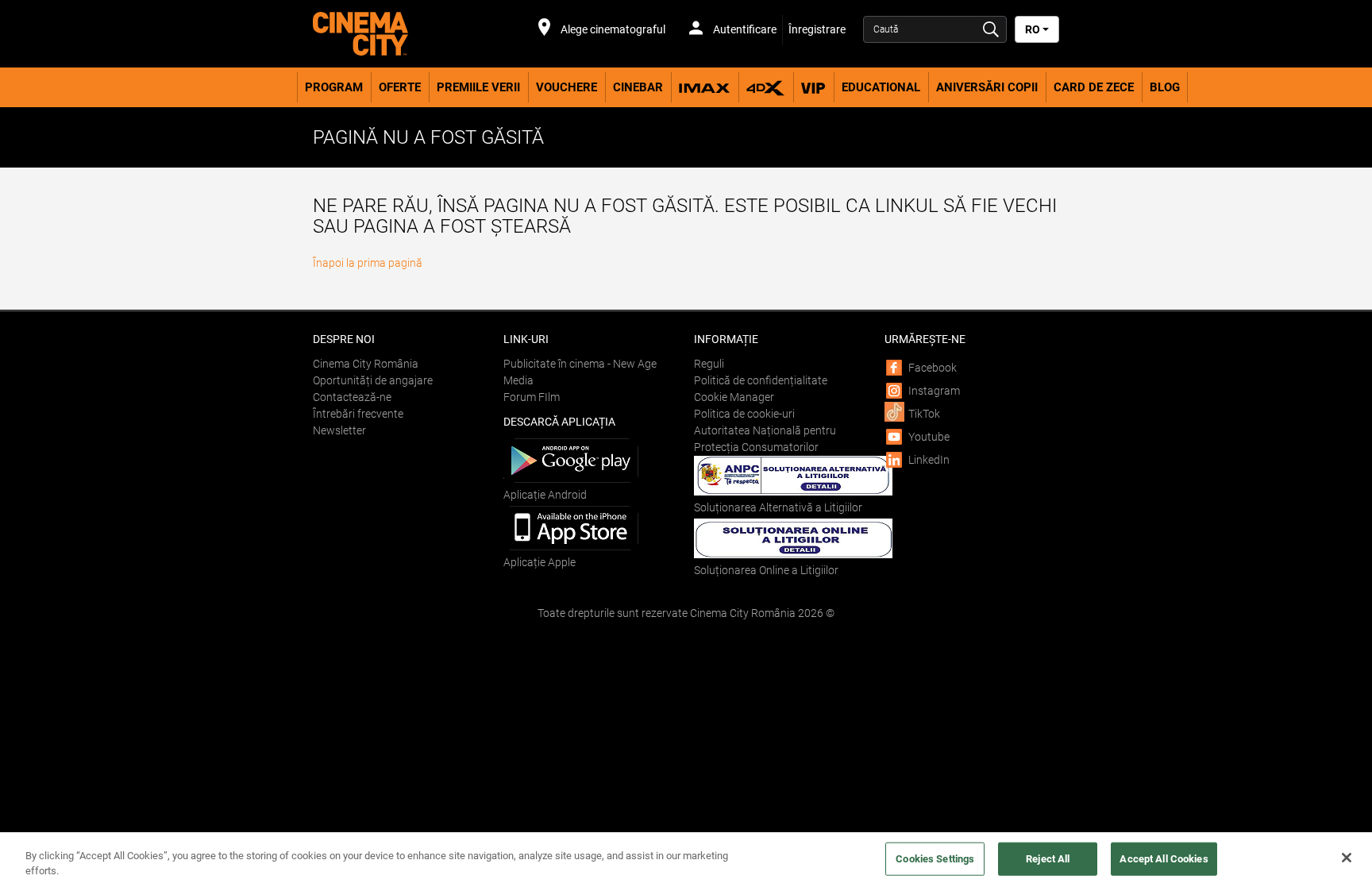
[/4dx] (765, 87)
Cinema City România (365, 363)
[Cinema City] (400, 34)
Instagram (934, 390)
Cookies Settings (935, 859)
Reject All (1047, 859)
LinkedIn (929, 459)
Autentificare (744, 29)
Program (334, 87)
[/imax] (704, 87)
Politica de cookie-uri (744, 413)
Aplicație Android (545, 494)
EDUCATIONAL (881, 87)
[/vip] (813, 87)
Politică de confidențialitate (760, 380)
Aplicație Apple (539, 562)
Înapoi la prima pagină (367, 262)
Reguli (709, 363)
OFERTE (400, 87)
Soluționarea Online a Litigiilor (766, 570)
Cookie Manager (734, 397)
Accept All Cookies (1164, 859)
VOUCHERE (566, 87)
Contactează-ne (352, 397)
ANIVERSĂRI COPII (987, 87)
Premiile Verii (478, 87)
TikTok (924, 413)
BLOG (1165, 87)
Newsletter (339, 430)
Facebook (932, 367)
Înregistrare (817, 29)
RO (1033, 29)
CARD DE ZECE (1094, 87)
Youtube (929, 436)
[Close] (1346, 857)
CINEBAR (638, 87)
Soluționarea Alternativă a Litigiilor (778, 507)
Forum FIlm (531, 397)
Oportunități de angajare (373, 380)
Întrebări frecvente (358, 413)
